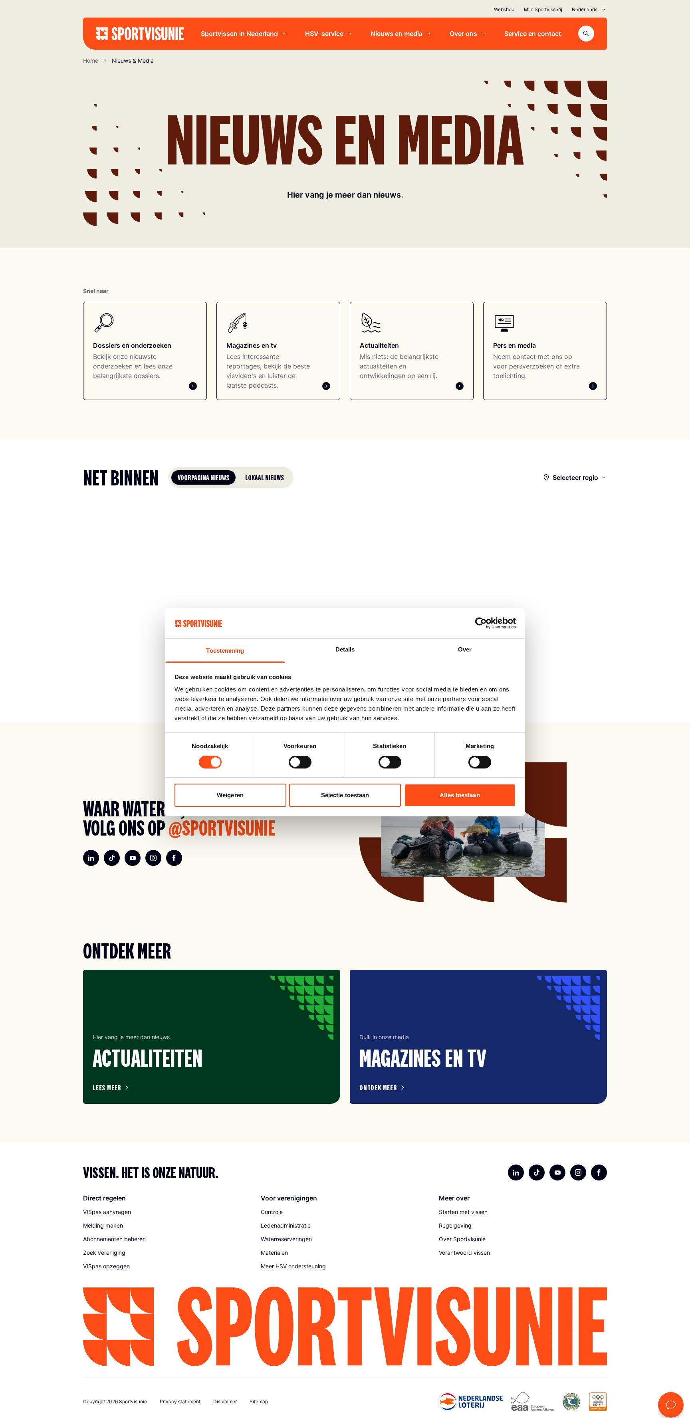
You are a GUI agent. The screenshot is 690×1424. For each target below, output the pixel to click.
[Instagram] (153, 858)
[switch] (300, 762)
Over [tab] (465, 649)
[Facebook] (174, 858)
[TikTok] (112, 858)
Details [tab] (345, 649)
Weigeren (230, 795)
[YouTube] (133, 858)
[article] (211, 1037)
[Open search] (586, 34)
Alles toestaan (460, 795)
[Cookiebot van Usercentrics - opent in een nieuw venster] (481, 623)
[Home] (140, 33)
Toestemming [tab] (225, 650)
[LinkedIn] (91, 858)
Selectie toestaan (345, 795)
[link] (167, 1212)
